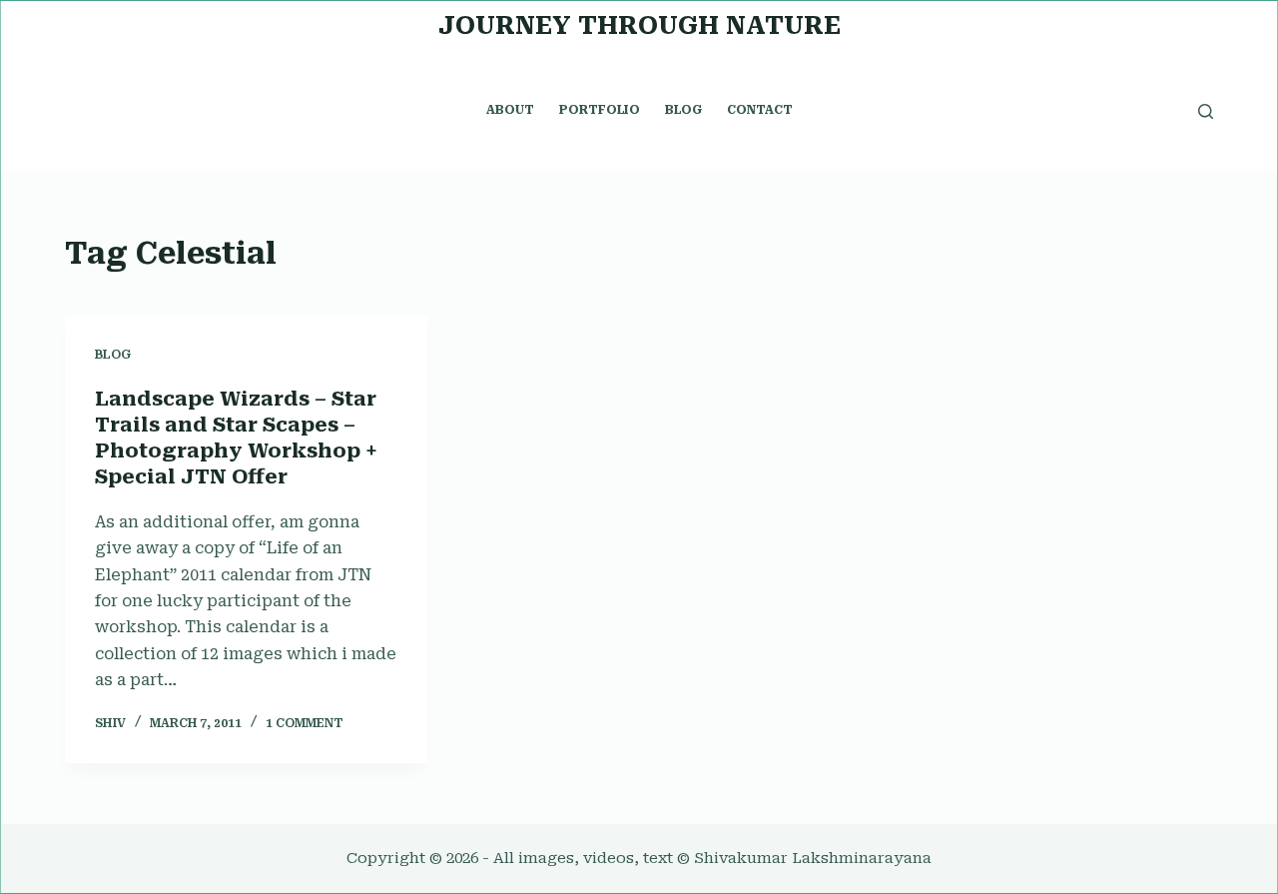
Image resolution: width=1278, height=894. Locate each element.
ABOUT (510, 110)
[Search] (1205, 111)
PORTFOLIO (599, 110)
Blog (113, 355)
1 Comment (304, 723)
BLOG (683, 110)
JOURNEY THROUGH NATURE (639, 25)
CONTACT (760, 110)
